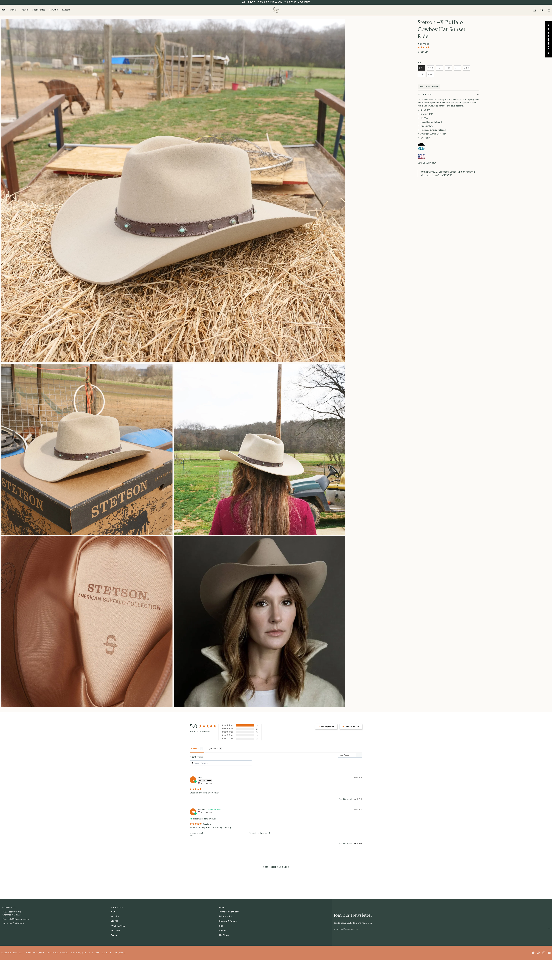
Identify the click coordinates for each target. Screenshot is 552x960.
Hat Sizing (224, 935)
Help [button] (222, 907)
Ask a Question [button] (327, 726)
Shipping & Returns (228, 921)
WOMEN (115, 916)
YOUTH (114, 921)
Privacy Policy (225, 916)
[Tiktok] (538, 953)
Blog (221, 926)
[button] (4, 10)
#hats (424, 175)
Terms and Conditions (229, 911)
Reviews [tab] (195, 748)
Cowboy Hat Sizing (429, 87)
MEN (113, 911)
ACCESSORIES (118, 926)
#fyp (472, 171)
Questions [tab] (213, 748)
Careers (114, 935)
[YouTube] (549, 953)
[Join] (548, 928)
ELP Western (11, 953)
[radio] (421, 68)
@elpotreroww (429, 171)
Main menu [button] (117, 907)
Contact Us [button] (9, 907)
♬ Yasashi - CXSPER (440, 175)
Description (425, 94)
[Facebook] (533, 953)
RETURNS (115, 930)
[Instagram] (544, 953)
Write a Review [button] (352, 726)
